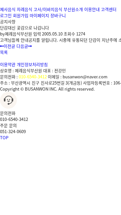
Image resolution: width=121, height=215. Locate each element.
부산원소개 (73, 9)
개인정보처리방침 (32, 64)
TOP (4, 137)
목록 (4, 52)
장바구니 (58, 15)
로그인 (6, 15)
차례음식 (24, 9)
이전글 (9, 46)
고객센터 (108, 9)
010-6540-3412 (33, 76)
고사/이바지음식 (48, 9)
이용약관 (7, 64)
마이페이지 (39, 15)
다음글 (22, 46)
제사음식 (7, 9)
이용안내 (92, 9)
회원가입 (20, 15)
